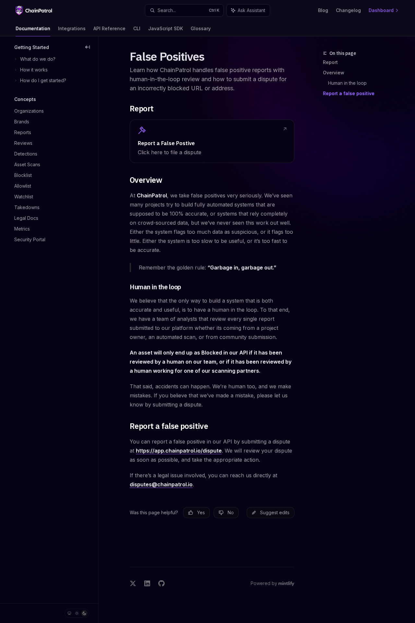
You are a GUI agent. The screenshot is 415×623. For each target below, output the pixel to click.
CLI (136, 28)
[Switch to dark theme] (84, 613)
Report (330, 62)
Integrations (72, 28)
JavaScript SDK (165, 28)
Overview (333, 72)
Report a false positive (348, 93)
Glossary (201, 28)
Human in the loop (347, 83)
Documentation (33, 28)
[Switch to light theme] (77, 613)
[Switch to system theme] (69, 613)
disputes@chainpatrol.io (161, 484)
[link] (212, 141)
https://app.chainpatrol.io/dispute (179, 450)
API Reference (109, 28)
